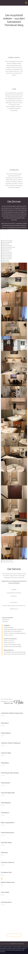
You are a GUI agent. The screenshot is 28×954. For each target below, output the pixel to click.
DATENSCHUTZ (20, 943)
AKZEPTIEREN (3, 953)
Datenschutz (10, 953)
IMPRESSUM (13, 943)
